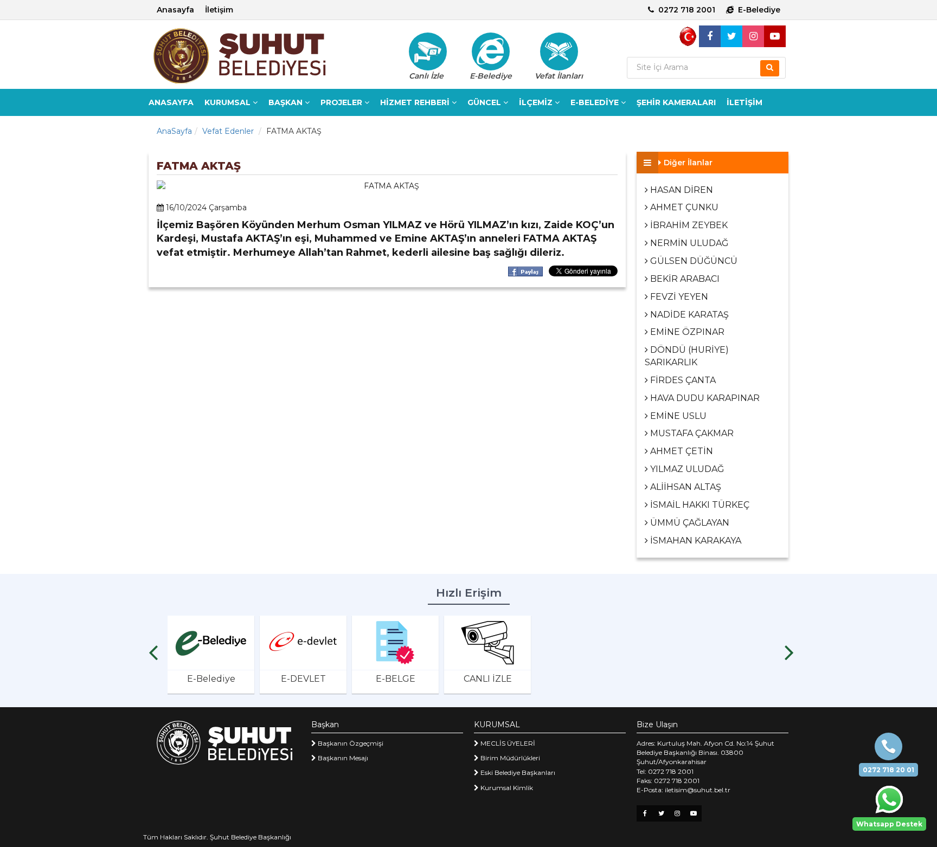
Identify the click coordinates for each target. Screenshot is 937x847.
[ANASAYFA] (257, 55)
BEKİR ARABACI (684, 279)
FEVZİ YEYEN (678, 297)
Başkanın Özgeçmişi (349, 743)
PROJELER (342, 102)
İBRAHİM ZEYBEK (688, 225)
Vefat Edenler (228, 131)
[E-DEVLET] (303, 642)
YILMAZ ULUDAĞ (686, 469)
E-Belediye (759, 10)
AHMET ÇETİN (680, 451)
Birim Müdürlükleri (509, 758)
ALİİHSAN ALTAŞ (684, 487)
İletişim (219, 10)
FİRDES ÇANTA (682, 380)
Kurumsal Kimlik (506, 788)
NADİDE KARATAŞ (688, 314)
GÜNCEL (485, 102)
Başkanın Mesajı (342, 758)
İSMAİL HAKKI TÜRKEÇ (698, 505)
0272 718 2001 (686, 10)
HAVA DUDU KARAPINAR (704, 398)
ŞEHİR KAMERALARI (676, 102)
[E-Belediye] (491, 51)
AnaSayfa (174, 131)
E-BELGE (395, 679)
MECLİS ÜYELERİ (507, 743)
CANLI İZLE (488, 679)
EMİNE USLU (677, 416)
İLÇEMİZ (537, 102)
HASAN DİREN (680, 190)
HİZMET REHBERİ (416, 102)
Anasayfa (175, 10)
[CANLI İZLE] (487, 642)
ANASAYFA (171, 102)
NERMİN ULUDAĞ (688, 243)
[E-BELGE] (395, 642)
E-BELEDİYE (595, 102)
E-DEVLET (303, 679)
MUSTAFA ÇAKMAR (691, 433)
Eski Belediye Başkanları (517, 772)
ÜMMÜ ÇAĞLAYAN (688, 523)
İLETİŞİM (744, 102)
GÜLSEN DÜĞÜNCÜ (692, 261)
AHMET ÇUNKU (683, 207)
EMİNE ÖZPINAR (686, 332)
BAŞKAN (286, 102)
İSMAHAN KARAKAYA (694, 540)
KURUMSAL (228, 102)
